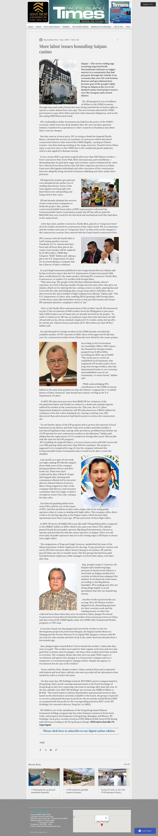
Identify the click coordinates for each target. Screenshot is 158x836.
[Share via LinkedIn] (51, 750)
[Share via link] (56, 750)
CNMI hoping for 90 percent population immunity (43, 791)
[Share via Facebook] (40, 750)
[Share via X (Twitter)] (45, 750)
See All (127, 764)
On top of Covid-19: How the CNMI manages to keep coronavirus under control (113, 791)
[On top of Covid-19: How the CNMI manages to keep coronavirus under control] (113, 777)
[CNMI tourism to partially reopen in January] (79, 777)
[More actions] (117, 40)
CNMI (42, 742)
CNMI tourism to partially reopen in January (77, 791)
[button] (148, 4)
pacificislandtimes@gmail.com (48, 826)
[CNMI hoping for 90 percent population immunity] (44, 777)
